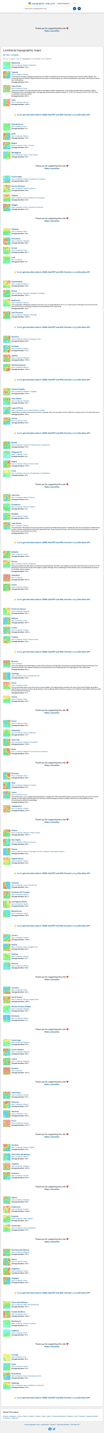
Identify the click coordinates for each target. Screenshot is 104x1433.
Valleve (14, 356)
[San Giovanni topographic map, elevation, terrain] (6, 315)
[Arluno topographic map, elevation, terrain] (6, 699)
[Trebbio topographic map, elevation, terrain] (6, 639)
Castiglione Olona (19, 902)
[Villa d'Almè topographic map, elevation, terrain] (6, 401)
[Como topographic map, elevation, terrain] (6, 723)
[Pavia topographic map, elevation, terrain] (6, 688)
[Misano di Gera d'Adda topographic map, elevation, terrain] (6, 1009)
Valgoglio (34, 391)
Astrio (37, 464)
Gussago (32, 339)
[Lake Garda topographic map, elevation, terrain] (6, 528)
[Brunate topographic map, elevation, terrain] (6, 776)
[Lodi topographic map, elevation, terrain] (6, 260)
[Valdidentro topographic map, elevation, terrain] (6, 808)
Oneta (33, 833)
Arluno (14, 697)
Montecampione (18, 365)
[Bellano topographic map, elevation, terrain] (6, 621)
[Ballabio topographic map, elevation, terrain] (6, 554)
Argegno (15, 1278)
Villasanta (15, 730)
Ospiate (14, 1216)
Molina (14, 945)
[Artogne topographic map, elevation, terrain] (6, 348)
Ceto (13, 100)
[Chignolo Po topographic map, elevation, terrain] (6, 454)
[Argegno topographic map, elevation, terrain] (6, 1280)
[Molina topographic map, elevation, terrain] (6, 947)
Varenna (15, 1111)
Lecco (26, 554)
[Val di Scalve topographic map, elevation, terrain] (6, 999)
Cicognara (15, 504)
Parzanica (15, 239)
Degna (14, 461)
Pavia (25, 454)
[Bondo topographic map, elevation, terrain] (6, 445)
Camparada (41, 198)
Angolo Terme (34, 999)
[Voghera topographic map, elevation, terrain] (6, 1333)
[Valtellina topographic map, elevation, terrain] (6, 578)
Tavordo (31, 145)
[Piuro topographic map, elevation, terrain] (6, 1123)
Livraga (14, 1355)
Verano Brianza (18, 186)
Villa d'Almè (16, 399)
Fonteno (33, 785)
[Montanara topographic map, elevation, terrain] (6, 1323)
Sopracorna (46, 445)
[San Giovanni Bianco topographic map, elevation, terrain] (6, 1252)
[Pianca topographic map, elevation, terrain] (6, 851)
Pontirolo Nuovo (18, 609)
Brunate (15, 773)
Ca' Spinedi (41, 179)
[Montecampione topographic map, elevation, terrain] (6, 367)
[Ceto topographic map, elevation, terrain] (6, 102)
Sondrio (26, 179)
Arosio (14, 248)
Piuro (13, 1121)
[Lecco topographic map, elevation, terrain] (6, 797)
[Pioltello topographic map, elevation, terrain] (6, 231)
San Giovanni (17, 312)
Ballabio (14, 552)
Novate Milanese (33, 1305)
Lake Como (16, 86)
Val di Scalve (16, 997)
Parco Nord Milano (19, 1302)
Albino (14, 1197)
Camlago (15, 673)
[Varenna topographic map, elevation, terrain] (6, 1114)
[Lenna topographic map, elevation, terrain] (6, 1061)
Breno (32, 464)
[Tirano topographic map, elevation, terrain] (6, 630)
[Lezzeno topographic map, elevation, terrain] (6, 990)
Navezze (15, 337)
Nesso (14, 1259)
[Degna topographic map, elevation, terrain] (6, 464)
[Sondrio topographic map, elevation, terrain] (6, 1071)
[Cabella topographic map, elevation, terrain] (6, 198)
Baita (13, 749)
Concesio (33, 842)
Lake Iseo (15, 495)
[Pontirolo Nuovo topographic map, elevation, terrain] (6, 611)
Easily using (53, 115)
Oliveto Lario (33, 885)
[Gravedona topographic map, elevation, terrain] (6, 1376)
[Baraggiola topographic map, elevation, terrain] (6, 155)
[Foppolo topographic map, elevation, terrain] (6, 1166)
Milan (25, 231)
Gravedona (16, 1374)
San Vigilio (16, 840)
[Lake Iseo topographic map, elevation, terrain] (6, 497)
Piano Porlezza (33, 410)
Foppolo (15, 1164)
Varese (26, 155)
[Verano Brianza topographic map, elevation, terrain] (6, 188)
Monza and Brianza (30, 188)
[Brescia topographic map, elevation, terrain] (6, 665)
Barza (36, 155)
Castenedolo (17, 281)
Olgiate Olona (17, 859)
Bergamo (26, 241)
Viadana (32, 507)
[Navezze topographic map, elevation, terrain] (6, 339)
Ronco (14, 291)
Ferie (13, 471)
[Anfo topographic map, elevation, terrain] (6, 136)
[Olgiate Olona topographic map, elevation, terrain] (6, 861)
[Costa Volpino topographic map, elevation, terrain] (6, 1052)
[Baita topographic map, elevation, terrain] (6, 752)
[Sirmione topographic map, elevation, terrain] (6, 1018)
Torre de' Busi (35, 751)
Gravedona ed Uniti (35, 1376)
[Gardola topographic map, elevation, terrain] (6, 1147)
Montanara (16, 1321)
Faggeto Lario (33, 947)
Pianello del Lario (34, 676)
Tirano (14, 628)
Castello (42, 410)
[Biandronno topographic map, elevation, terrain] (6, 913)
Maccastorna (17, 124)
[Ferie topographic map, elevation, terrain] (6, 473)
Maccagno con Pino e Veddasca (39, 851)
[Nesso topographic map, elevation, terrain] (6, 1262)
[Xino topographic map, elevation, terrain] (6, 785)
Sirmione (15, 1016)
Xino (13, 783)
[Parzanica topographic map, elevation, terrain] (6, 241)
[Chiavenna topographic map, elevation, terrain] (6, 1095)
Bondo (14, 443)
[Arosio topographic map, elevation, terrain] (6, 250)
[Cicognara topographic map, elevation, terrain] (6, 507)
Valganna (15, 1269)
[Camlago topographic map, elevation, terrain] (6, 676)
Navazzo (15, 1102)
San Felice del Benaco (20, 1154)
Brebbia (14, 514)
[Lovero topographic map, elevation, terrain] (6, 938)
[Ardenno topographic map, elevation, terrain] (6, 1176)
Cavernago (16, 1040)
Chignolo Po (16, 452)
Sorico (14, 418)
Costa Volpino (17, 1049)
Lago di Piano (17, 408)
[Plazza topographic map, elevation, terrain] (6, 833)
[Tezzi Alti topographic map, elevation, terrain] (6, 742)
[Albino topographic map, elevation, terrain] (6, 1200)
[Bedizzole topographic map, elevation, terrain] (6, 65)
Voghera (15, 1330)
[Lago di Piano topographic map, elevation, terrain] (6, 411)
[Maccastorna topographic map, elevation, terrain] (6, 126)
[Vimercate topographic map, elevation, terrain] (6, 1228)
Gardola (14, 1145)
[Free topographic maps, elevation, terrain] (4, 55)
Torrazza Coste (33, 639)
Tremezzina (32, 207)
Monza (14, 561)
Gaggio (14, 205)
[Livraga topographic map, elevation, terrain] (6, 1357)
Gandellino (34, 742)
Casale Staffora (18, 1312)
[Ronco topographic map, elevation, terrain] (6, 293)
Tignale (14, 72)
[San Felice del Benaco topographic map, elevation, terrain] (6, 1157)
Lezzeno (15, 988)
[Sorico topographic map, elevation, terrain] (6, 421)
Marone (32, 497)
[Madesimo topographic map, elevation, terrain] (6, 1209)
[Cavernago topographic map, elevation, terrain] (6, 1042)
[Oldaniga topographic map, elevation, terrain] (6, 1385)
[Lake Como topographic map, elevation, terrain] (6, 91)
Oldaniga (15, 1383)
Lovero (14, 935)
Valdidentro (16, 806)
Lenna (14, 1059)
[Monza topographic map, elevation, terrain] (6, 566)
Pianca (14, 849)
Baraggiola (16, 152)
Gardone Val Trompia (20, 892)
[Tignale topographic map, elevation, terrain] (6, 77)
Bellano (14, 618)
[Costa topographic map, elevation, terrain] (6, 587)
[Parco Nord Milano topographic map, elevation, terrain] (6, 1305)
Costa (14, 585)
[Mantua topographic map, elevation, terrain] (6, 956)
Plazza (14, 830)
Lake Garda (16, 523)
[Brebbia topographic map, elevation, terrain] (6, 516)
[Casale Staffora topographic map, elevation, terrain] (6, 1314)
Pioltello (15, 229)
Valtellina (15, 575)
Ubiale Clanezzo (36, 445)
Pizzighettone (35, 473)
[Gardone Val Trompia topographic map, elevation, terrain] (6, 894)
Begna (14, 143)
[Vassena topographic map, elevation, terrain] (6, 885)
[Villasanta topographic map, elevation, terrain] (6, 733)
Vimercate (16, 1226)
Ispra (31, 155)
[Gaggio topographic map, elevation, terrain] (6, 207)
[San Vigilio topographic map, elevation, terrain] (6, 842)
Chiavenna (16, 1093)
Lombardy (19, 65)
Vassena (15, 883)
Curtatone (33, 1323)
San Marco (44, 751)
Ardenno (15, 1173)
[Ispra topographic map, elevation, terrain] (6, 1366)
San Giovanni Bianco (20, 1250)
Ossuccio (40, 207)
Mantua (26, 507)
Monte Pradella (18, 389)
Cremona (26, 473)
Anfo (13, 134)
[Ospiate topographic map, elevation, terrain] (6, 1219)
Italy (12, 65)
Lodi (25, 126)
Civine (39, 339)
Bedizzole (15, 63)
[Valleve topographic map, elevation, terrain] (6, 358)
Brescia (26, 65)
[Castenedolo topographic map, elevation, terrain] (6, 284)
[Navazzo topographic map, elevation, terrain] (6, 1104)
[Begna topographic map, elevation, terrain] (6, 145)
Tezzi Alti (15, 740)
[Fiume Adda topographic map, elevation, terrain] (6, 179)
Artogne (15, 346)
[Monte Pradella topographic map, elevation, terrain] (6, 391)
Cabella (14, 195)
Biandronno (16, 911)
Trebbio (14, 637)
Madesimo (15, 1207)
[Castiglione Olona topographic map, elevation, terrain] (6, 904)
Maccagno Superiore (58, 851)
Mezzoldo (34, 315)
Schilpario (34, 293)
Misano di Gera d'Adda (21, 1006)
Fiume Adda (16, 177)
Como (25, 88)
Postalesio (33, 179)
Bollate (30, 1218)
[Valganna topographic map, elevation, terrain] (6, 1271)
